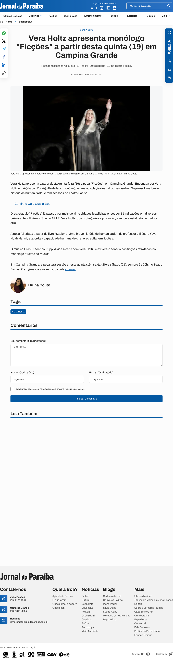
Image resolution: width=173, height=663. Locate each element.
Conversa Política (113, 600)
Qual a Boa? (71, 16)
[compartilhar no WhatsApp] (4, 33)
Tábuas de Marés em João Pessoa (153, 600)
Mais (164, 16)
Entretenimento (93, 16)
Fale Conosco (142, 627)
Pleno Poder (110, 604)
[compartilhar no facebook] (4, 57)
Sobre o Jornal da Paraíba (148, 608)
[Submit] (168, 6)
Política (52, 16)
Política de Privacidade (147, 631)
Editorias (132, 16)
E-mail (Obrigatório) (101, 372)
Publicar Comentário (86, 398)
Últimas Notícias (12, 16)
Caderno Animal (112, 596)
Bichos (85, 596)
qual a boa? (25, 22)
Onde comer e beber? (64, 604)
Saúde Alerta (110, 612)
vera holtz (18, 312)
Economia (87, 604)
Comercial (140, 623)
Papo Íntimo (110, 619)
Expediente (140, 619)
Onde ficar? (59, 608)
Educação (87, 608)
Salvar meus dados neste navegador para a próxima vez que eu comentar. (50, 389)
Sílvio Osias (109, 608)
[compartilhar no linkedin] (3, 65)
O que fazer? (59, 600)
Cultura (86, 600)
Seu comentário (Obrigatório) (28, 340)
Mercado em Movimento (116, 615)
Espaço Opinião (143, 635)
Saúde (85, 623)
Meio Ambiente (90, 631)
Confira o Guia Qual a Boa (32, 203)
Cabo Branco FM (143, 612)
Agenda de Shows (62, 596)
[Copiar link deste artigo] (4, 73)
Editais (151, 16)
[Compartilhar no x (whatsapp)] (4, 41)
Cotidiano (87, 619)
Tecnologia (88, 627)
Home (9, 22)
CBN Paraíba (141, 615)
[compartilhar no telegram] (4, 49)
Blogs (114, 16)
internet (70, 269)
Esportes (34, 16)
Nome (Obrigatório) (22, 372)
